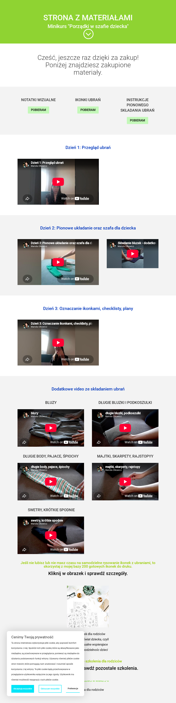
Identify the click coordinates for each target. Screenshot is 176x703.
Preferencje (73, 688)
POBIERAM (38, 110)
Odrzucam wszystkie (50, 689)
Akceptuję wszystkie (22, 689)
